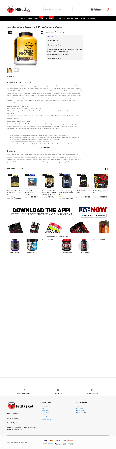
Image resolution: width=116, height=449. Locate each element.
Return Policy (45, 412)
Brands (29, 18)
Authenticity (79, 406)
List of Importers (45, 147)
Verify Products (80, 408)
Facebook (100, 442)
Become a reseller (81, 412)
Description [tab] (11, 76)
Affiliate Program (80, 410)
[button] (7, 48)
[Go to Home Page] (7, 23)
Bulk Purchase (49, 17)
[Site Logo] (18, 9)
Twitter (103, 442)
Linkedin (107, 442)
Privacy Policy (45, 417)
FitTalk (83, 18)
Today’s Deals (38, 17)
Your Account (92, 18)
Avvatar (53, 36)
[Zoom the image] (58, 206)
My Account (45, 406)
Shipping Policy (46, 414)
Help (76, 18)
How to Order (45, 410)
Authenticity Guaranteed (65, 18)
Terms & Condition (46, 419)
